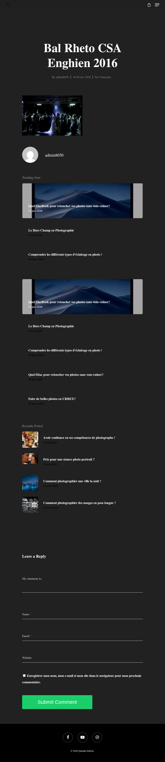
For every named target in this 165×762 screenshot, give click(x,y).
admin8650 (62, 77)
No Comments (103, 77)
